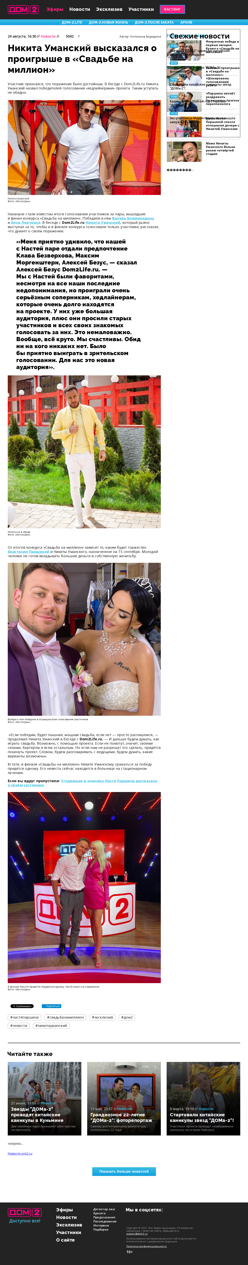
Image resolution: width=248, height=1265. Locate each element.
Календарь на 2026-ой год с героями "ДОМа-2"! (198, 103)
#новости (18, 1025)
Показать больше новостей (124, 1171)
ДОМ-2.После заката (154, 22)
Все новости (179, 131)
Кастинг (172, 9)
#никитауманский (51, 1025)
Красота (99, 1213)
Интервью (101, 1225)
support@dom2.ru (137, 1233)
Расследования (105, 1221)
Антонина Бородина (145, 36)
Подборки (100, 1229)
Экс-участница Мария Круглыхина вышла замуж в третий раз (202, 120)
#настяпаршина (24, 1017)
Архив (186, 22)
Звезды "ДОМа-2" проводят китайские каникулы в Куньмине (200, 53)
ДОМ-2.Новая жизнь (108, 22)
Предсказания (104, 1217)
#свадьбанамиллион (65, 1017)
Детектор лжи (104, 1209)
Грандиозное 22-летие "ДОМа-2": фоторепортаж (195, 69)
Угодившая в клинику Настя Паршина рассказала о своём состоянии (82, 782)
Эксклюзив (109, 9)
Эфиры (55, 9)
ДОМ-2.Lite (72, 22)
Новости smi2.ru (20, 1153)
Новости (79, 9)
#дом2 (127, 1017)
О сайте (65, 1240)
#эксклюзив (102, 1017)
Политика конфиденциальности (146, 1246)
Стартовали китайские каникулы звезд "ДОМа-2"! (200, 86)
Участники (141, 9)
